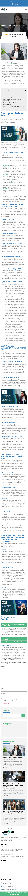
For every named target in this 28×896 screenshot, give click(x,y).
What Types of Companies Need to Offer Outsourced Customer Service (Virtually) (13, 107)
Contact (3, 876)
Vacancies (4, 870)
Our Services (4, 867)
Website (3, 693)
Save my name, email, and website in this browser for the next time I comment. (14, 700)
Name (2, 682)
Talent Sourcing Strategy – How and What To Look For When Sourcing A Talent (13, 785)
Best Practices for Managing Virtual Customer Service (12, 99)
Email (2, 688)
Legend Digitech (14, 894)
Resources (4, 873)
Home (6, 34)
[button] (26, 10)
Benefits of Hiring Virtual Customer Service (14, 97)
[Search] (23, 715)
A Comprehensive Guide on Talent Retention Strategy (12, 857)
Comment (3, 666)
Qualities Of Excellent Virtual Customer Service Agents (13, 103)
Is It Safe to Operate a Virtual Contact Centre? (14, 641)
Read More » (6, 768)
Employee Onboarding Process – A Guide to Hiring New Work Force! (13, 812)
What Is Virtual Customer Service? (11, 95)
